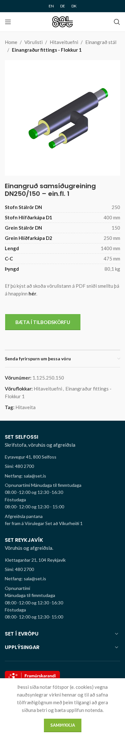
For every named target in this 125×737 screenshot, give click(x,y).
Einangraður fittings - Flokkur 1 (47, 50)
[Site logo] (62, 21)
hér (32, 293)
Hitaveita (25, 407)
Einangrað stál (100, 42)
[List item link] (62, 466)
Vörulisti (33, 42)
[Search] (117, 21)
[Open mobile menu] (8, 21)
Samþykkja (62, 725)
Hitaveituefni (64, 42)
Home (11, 42)
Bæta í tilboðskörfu (42, 322)
